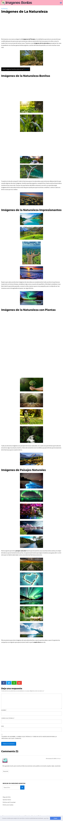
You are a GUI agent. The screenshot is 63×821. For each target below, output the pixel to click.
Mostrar (27, 69)
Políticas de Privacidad (9, 802)
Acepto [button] (55, 818)
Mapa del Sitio (7, 797)
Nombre (4, 710)
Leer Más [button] (46, 818)
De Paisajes (4, 8)
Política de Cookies (8, 804)
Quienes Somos (7, 799)
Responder (5, 771)
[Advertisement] (31, 26)
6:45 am (59, 758)
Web (2, 726)
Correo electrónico (8, 718)
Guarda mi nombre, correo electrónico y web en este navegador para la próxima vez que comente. (29, 737)
